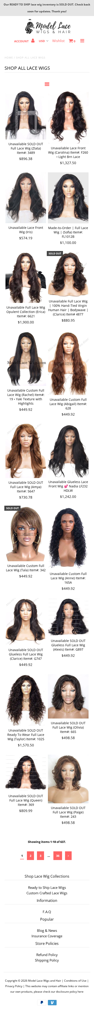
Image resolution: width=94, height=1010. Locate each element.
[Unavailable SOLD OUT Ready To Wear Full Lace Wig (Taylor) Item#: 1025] (25, 700)
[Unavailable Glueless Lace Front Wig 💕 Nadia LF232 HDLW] (68, 450)
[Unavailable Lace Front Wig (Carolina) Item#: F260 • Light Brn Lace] (68, 117)
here (81, 992)
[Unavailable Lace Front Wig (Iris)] (25, 197)
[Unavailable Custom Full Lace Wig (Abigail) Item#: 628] (68, 363)
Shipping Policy (47, 960)
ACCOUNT (21, 41)
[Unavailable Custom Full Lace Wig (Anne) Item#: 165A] (68, 538)
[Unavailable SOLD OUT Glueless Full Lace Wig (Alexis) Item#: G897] (68, 617)
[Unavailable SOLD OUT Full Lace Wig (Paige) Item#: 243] (68, 779)
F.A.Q (47, 911)
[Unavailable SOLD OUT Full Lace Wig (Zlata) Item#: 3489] (25, 115)
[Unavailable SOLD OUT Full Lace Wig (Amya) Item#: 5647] (25, 451)
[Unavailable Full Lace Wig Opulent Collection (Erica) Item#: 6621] (25, 277)
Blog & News (47, 930)
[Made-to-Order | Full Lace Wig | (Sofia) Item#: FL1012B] (68, 197)
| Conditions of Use (74, 981)
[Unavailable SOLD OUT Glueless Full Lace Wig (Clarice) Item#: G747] (25, 621)
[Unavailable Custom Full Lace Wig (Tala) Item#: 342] (25, 534)
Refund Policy (47, 954)
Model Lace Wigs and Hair (44, 981)
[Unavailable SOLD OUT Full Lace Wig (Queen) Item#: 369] (25, 773)
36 (57, 856)
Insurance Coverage (46, 936)
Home (9, 57)
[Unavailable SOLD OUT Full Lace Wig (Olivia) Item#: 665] (68, 696)
